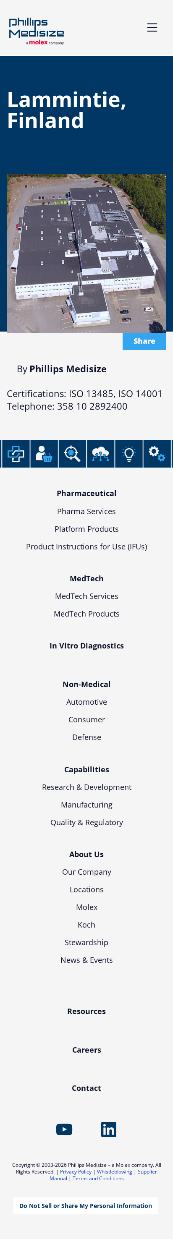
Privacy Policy (76, 1171)
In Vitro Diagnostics (87, 645)
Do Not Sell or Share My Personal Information (85, 1206)
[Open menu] (152, 27)
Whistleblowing (114, 1171)
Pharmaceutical (87, 493)
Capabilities (86, 769)
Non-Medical (87, 684)
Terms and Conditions (98, 1178)
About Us (86, 854)
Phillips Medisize (36, 31)
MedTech (87, 578)
